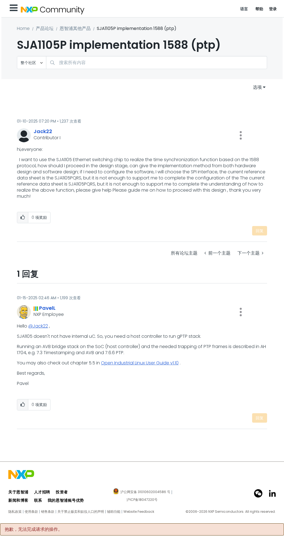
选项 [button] (257, 87)
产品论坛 (45, 28)
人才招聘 (42, 492)
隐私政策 (15, 511)
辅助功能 (113, 511)
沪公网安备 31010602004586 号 (145, 492)
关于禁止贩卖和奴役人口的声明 (80, 511)
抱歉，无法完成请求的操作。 (33, 529)
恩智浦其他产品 (75, 28)
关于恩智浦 (18, 492)
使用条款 (31, 511)
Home (23, 28)
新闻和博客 (18, 500)
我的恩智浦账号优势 (66, 500)
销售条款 (47, 511)
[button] (241, 135)
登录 (273, 9)
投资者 (62, 492)
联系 (38, 500)
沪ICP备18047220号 (142, 499)
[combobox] (156, 62)
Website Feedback (138, 511)
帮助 (259, 9)
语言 (244, 9)
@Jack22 (38, 326)
